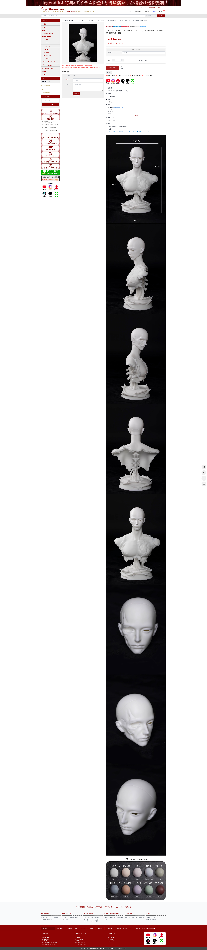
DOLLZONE (109, 23)
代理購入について (79, 941)
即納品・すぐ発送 (46, 36)
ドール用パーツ (46, 46)
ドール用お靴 (45, 52)
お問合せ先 (78, 937)
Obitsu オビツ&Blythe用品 (49, 62)
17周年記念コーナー (47, 33)
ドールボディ (45, 43)
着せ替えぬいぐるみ (47, 68)
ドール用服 (45, 49)
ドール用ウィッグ (46, 55)
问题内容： (69, 84)
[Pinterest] (56, 187)
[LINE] (56, 194)
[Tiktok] (44, 194)
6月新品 (44, 30)
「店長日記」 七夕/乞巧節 (50, 122)
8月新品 (44, 24)
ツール (44, 74)
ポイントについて (79, 939)
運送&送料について (80, 942)
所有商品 (71, 20)
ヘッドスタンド (89, 20)
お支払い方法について (81, 944)
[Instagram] (50, 187)
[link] (64, 20)
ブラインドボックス (47, 65)
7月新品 (44, 27)
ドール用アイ (45, 58)
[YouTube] (44, 187)
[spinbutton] (118, 60)
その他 (44, 71)
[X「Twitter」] (50, 194)
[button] (113, 60)
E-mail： (69, 79)
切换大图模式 (136, 49)
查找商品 (44, 20)
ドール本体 (45, 39)
